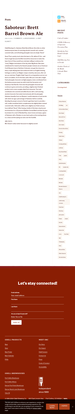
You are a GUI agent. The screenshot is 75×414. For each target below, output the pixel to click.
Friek (60, 155)
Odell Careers (43, 352)
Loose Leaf (61, 175)
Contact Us (42, 356)
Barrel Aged (61, 113)
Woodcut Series (62, 257)
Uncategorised (30, 38)
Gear (6, 348)
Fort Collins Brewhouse (12, 378)
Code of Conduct (63, 38)
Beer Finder (8, 352)
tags (60, 238)
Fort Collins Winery (10, 382)
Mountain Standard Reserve (63, 188)
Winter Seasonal (62, 253)
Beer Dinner (61, 121)
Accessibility (43, 367)
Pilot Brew (61, 211)
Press (40, 359)
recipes (66, 218)
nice (60, 193)
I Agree (64, 406)
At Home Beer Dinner (63, 109)
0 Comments (18, 38)
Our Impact (42, 348)
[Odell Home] (37, 5)
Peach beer (61, 207)
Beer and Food (62, 117)
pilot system (61, 214)
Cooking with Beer (63, 144)
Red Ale (60, 222)
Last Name (14, 307)
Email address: (15, 292)
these (60, 245)
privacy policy (37, 408)
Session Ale (61, 230)
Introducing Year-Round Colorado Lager (63, 53)
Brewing (60, 132)
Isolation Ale (65, 167)
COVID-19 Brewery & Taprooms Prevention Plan (64, 44)
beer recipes (61, 124)
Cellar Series (61, 136)
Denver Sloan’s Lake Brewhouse (15, 389)
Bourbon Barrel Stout (63, 128)
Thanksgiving (61, 242)
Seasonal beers (62, 226)
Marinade (61, 178)
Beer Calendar (9, 356)
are (66, 105)
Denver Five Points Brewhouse (14, 386)
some (60, 234)
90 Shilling (61, 105)
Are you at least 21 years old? (19, 314)
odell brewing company (61, 202)
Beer (6, 345)
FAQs (6, 359)
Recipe (60, 218)
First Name (14, 299)
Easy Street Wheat (63, 151)
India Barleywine (62, 163)
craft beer (61, 148)
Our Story (42, 345)
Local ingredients (62, 171)
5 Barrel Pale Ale (62, 101)
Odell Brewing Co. (62, 196)
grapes (65, 155)
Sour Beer (66, 234)
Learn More (52, 407)
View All (7, 393)
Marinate (60, 182)
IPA (59, 167)
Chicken (60, 140)
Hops (60, 159)
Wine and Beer (62, 249)
